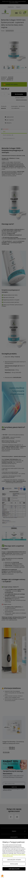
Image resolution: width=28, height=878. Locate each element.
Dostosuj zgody (14, 863)
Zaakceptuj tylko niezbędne (14, 859)
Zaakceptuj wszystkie (14, 868)
